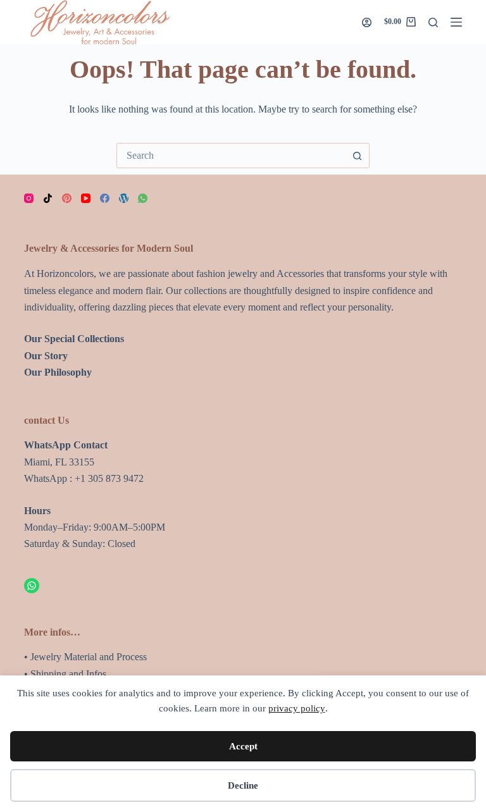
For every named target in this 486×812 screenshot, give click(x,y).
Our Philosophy (58, 372)
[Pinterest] (67, 198)
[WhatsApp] (142, 198)
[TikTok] (48, 198)
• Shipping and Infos (65, 673)
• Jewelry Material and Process (85, 656)
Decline (243, 785)
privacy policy (296, 708)
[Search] (433, 22)
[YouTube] (85, 198)
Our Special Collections (74, 338)
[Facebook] (104, 198)
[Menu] (456, 22)
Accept (243, 746)
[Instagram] (29, 198)
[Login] (366, 22)
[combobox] (231, 155)
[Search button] (357, 156)
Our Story (46, 355)
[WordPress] (123, 198)
